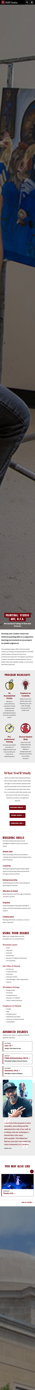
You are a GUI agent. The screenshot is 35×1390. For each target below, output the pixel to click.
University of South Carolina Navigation (32, 2)
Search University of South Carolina (27, 2)
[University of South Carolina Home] (9, 2)
